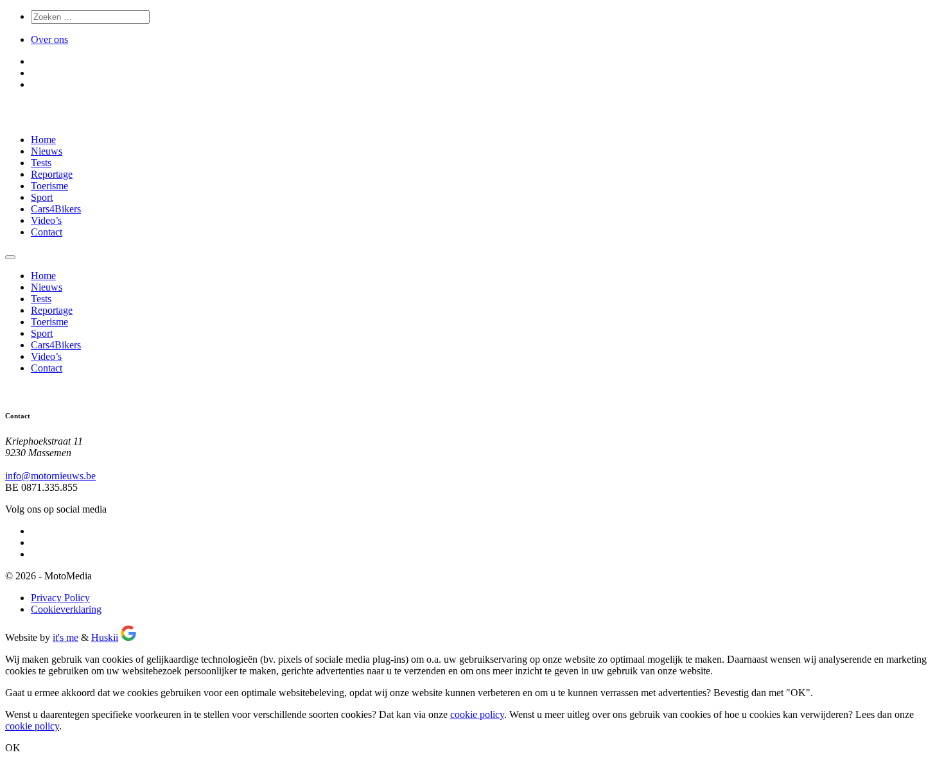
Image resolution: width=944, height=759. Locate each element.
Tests (41, 162)
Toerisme (49, 185)
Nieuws (46, 151)
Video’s (46, 220)
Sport (42, 197)
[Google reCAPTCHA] (128, 637)
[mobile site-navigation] (10, 257)
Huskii (104, 637)
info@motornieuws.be (50, 475)
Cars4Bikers (56, 208)
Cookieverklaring (66, 609)
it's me (65, 637)
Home (43, 139)
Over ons (49, 39)
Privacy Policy (60, 597)
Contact (46, 231)
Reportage (52, 174)
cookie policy (477, 714)
